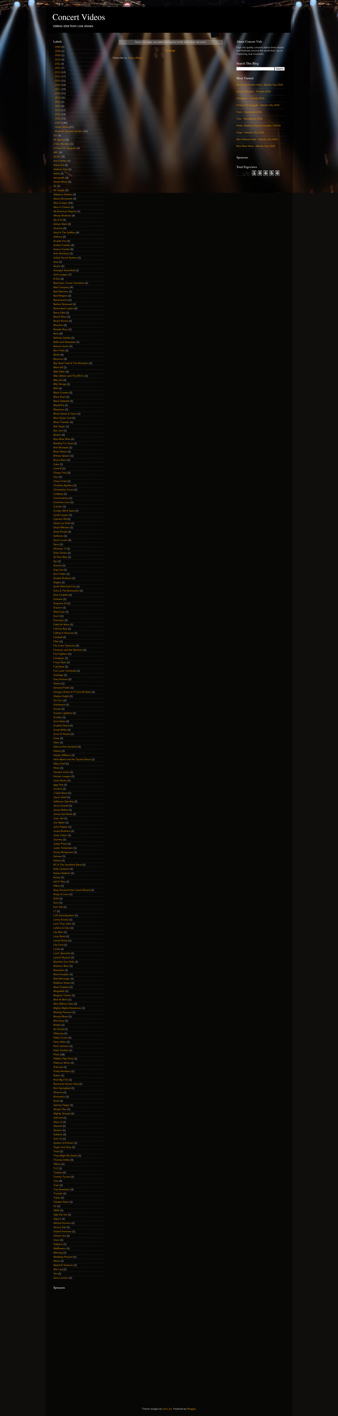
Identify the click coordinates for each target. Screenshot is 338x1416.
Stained (57, 1126)
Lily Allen (58, 932)
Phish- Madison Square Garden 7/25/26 (258, 125)
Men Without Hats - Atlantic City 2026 (257, 139)
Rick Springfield (62, 1088)
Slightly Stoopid (61, 1113)
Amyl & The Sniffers (64, 232)
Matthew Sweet (61, 983)
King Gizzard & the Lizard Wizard (71, 890)
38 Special (59, 139)
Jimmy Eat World (62, 814)
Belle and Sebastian (64, 342)
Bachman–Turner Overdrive (68, 283)
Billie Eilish (59, 371)
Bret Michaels (60, 447)
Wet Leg (58, 1269)
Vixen (56, 1240)
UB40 (56, 1210)
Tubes (56, 1197)
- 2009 (57, 55)
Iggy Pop (58, 784)
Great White (60, 730)
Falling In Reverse (63, 633)
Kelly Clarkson (61, 869)
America (57, 228)
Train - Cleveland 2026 (249, 112)
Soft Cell (58, 1117)
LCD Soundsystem (63, 915)
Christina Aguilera (63, 485)
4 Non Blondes (61, 144)
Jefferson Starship (63, 801)
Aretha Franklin (61, 245)
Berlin (56, 354)
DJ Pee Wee (60, 557)
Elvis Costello (60, 595)
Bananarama (60, 300)
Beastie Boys (60, 329)
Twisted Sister (61, 1202)
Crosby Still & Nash (64, 510)
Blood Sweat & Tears (65, 413)
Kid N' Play (59, 881)
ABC (55, 152)
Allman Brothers (62, 215)
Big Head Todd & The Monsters (70, 363)
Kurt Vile (58, 907)
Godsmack (59, 704)
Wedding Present (63, 1257)
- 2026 (57, 123)
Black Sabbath (61, 401)
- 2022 (57, 106)
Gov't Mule (59, 721)
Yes (55, 1273)
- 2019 (57, 97)
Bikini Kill (58, 367)
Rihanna (58, 1092)
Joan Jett (58, 818)
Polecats (58, 1067)
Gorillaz (57, 717)
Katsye (57, 860)
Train (56, 1185)
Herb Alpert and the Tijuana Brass (72, 759)
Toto (55, 1181)
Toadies (57, 1172)
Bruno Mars (59, 460)
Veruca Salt (59, 1227)
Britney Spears (61, 456)
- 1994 (57, 47)
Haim (56, 742)
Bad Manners (60, 291)
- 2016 (57, 85)
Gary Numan (60, 679)
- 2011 (56, 64)
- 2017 (57, 89)
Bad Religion (60, 295)
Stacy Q (57, 1122)
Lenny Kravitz (60, 919)
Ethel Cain (59, 612)
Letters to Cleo (61, 928)
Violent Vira (59, 1235)
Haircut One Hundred (65, 746)
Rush (56, 1101)
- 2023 (57, 110)
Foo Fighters (60, 654)
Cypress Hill (60, 519)
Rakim (56, 1075)
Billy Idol (57, 380)
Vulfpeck (58, 1244)
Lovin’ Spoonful (61, 953)
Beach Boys (60, 316)
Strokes (57, 1130)
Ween (56, 1261)
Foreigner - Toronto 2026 (250, 98)
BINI (55, 388)
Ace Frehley (60, 161)
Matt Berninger (61, 978)
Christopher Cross (63, 489)
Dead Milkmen (61, 527)
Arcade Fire (59, 241)
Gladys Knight (61, 696)
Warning (57, 1252)
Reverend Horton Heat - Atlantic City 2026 (259, 84)
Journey (57, 839)
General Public (61, 687)
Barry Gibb (59, 312)
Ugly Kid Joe (60, 1214)
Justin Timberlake (63, 848)
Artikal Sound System (65, 257)
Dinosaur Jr (59, 548)
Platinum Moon (61, 1063)
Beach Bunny (60, 321)
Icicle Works (60, 780)
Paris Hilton (59, 1042)
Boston (57, 435)
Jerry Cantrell (60, 805)
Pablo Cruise (60, 1037)
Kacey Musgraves (63, 852)
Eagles (57, 582)
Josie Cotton (60, 835)
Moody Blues (60, 1016)
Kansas (57, 856)
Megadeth (59, 991)
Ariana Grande (61, 249)
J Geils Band (60, 793)
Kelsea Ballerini (61, 873)
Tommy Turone (61, 1176)
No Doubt (58, 1029)
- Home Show (60, 127)
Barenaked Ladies (63, 308)
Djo (55, 561)
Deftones (58, 536)
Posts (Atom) (135, 58)
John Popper (60, 827)
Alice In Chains (61, 207)
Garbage (58, 675)
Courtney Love (61, 502)
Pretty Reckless (62, 1071)
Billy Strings (59, 384)
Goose (57, 709)
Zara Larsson (60, 1278)
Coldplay (58, 494)
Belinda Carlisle (62, 338)
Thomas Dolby (61, 1160)
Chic (55, 477)
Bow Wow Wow (61, 439)
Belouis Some (61, 346)
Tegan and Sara (62, 1147)
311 (55, 135)
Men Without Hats (63, 1004)
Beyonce (58, 359)
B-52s (56, 279)
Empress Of (60, 603)
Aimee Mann (60, 181)
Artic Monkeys (61, 253)
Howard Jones (61, 772)
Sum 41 (57, 1138)
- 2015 (57, 80)
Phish (56, 1054)
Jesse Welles (60, 810)
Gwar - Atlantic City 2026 (250, 132)
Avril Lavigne (60, 274)
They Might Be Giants (65, 1155)
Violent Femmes (62, 1231)
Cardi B (57, 468)
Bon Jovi (58, 430)
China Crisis (60, 481)
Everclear (58, 620)
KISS (56, 898)
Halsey (57, 751)
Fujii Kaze (58, 666)
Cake (56, 464)
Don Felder (59, 574)
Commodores (60, 498)
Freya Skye (59, 662)
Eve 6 (56, 616)
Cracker (57, 506)
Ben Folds (59, 350)
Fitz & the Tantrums (64, 645)
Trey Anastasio (61, 1189)
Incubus (57, 789)
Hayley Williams (62, 755)
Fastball (57, 637)
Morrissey (58, 1020)
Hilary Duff (59, 763)
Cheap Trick (60, 472)
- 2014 (57, 76)
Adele (56, 173)
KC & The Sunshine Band (67, 864)
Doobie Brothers (62, 578)
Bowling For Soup (63, 443)
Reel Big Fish (60, 1079)
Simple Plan (60, 1109)
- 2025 (57, 118)
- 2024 (57, 114)
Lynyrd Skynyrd (61, 957)
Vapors (57, 1219)
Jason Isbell (60, 797)
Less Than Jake (62, 923)
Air (54, 186)
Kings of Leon (61, 894)
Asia (55, 262)
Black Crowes (60, 392)
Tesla (56, 1151)
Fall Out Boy (60, 628)
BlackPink (58, 405)
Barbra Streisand (62, 304)
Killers (56, 886)
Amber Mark (60, 224)
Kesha (56, 877)
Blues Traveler (61, 422)
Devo (56, 544)
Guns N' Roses (61, 734)
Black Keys (59, 397)
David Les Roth (61, 523)
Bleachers (58, 409)
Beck (56, 333)
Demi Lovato (60, 540)
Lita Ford (58, 945)
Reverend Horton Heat (66, 1084)
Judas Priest (60, 843)
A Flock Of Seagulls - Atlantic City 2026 (258, 105)
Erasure (57, 607)
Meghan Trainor (62, 995)
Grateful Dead (61, 725)
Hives (56, 768)
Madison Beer (61, 966)
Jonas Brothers (61, 831)
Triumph (57, 1193)
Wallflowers (59, 1248)
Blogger (191, 1409)
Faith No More (61, 624)
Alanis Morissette (62, 198)
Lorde (56, 949)
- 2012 (57, 68)
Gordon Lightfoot (62, 713)
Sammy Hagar (61, 1105)
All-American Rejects (64, 211)
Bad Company (61, 287)
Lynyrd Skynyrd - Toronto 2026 (253, 91)
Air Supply (59, 190)
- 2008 (57, 51)
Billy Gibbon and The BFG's (68, 376)
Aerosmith (59, 177)
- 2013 (57, 72)
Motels (57, 1025)
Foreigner (58, 658)
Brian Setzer (60, 451)
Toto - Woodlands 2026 (249, 118)
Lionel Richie (60, 940)
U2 (55, 1206)
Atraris (57, 266)
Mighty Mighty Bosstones (67, 1008)
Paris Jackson (61, 1046)
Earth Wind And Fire (64, 586)
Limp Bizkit (59, 936)
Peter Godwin (60, 1050)
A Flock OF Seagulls (64, 148)
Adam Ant (58, 165)
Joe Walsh (59, 822)
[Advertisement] (79, 1344)
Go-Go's (58, 700)
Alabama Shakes (62, 194)
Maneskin (58, 970)
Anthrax (57, 236)
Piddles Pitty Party (63, 1058)
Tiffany (57, 1164)
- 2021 (57, 102)
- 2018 (57, 93)
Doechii (57, 565)
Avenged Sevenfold (64, 270)
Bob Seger (59, 426)
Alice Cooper (60, 203)
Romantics (59, 1096)
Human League (62, 776)
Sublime (57, 1134)
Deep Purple (60, 531)
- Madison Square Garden (67, 131)
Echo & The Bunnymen (66, 590)
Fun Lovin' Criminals (64, 671)
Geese (57, 683)
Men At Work (60, 999)
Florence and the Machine (68, 650)
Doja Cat (58, 569)
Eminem (57, 599)
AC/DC (57, 156)
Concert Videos (78, 16)
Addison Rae (60, 169)
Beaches (58, 325)
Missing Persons (62, 1012)
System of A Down (63, 1143)
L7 (54, 911)
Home (170, 50)
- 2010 (57, 59)
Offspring (58, 1033)
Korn (56, 902)
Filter (56, 641)
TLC (55, 1168)
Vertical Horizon (62, 1223)
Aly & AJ (57, 220)
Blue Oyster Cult (62, 418)
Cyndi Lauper (60, 515)
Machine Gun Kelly (63, 961)
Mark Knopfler (61, 974)
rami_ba (167, 1409)
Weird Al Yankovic (63, 1265)
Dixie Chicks (60, 553)
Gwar (56, 738)
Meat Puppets (61, 987)
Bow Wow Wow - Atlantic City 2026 (255, 146)
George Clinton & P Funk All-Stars (72, 692)
